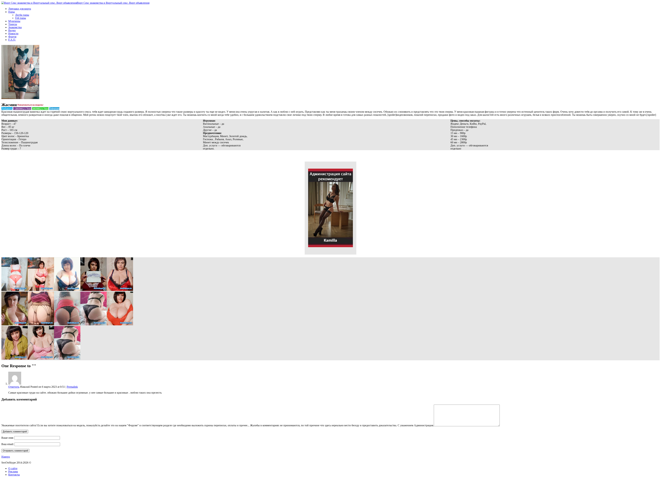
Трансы (12, 24)
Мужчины (14, 21)
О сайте (12, 468)
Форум (12, 36)
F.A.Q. (12, 39)
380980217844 (40, 108)
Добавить (7, 108)
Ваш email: (7, 444)
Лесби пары (22, 14)
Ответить (13, 386)
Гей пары (20, 18)
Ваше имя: (7, 437)
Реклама (13, 471)
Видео (12, 30)
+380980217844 (22, 108)
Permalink (72, 386)
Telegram (54, 108)
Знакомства (15, 27)
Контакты (14, 474)
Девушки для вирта (19, 8)
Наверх (5, 456)
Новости (13, 33)
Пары (11, 11)
